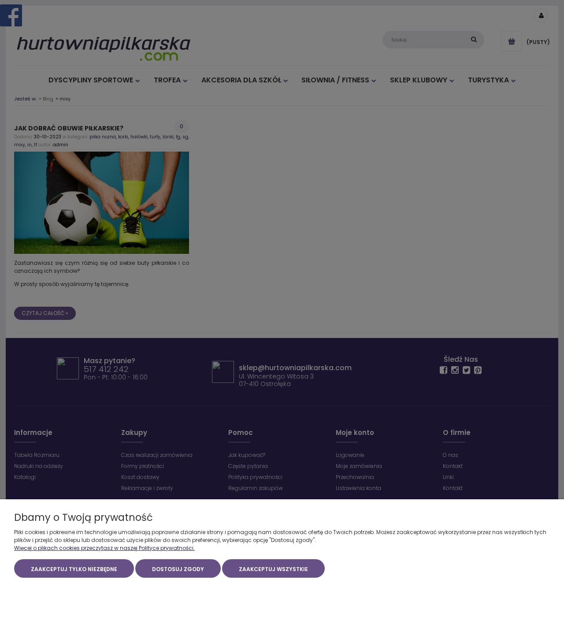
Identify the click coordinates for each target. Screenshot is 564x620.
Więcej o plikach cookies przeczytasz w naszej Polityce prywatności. (104, 548)
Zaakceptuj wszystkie (273, 569)
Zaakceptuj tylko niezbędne (74, 569)
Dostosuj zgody (178, 569)
